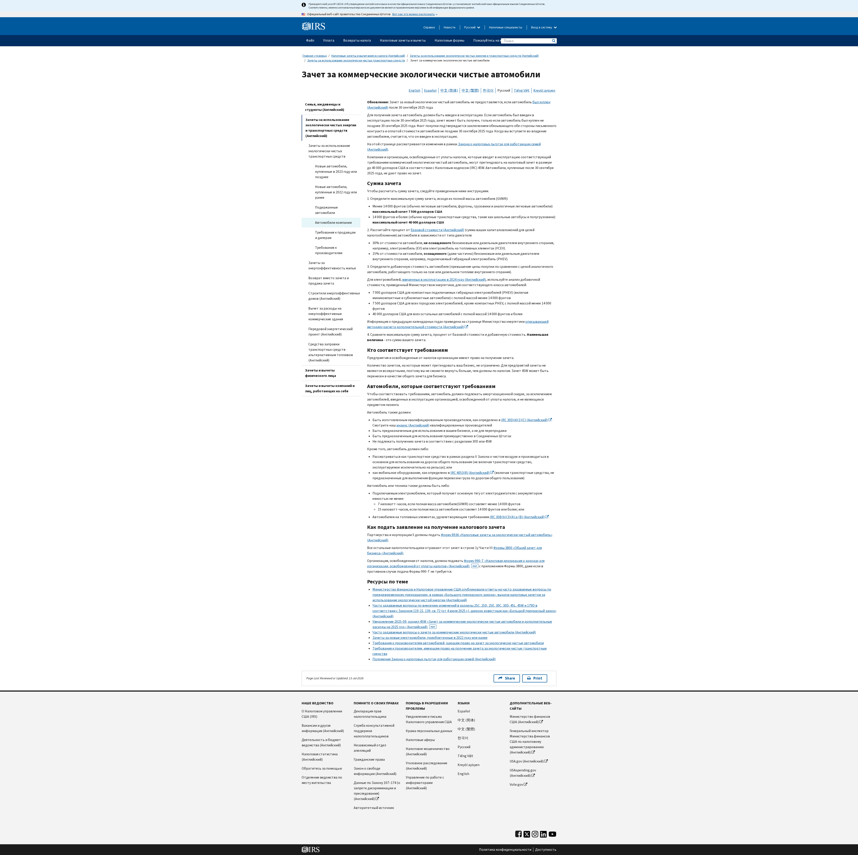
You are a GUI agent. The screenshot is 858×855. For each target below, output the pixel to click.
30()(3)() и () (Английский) (517, 517)
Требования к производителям (328, 250)
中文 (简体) (449, 90)
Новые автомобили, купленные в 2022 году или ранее (336, 192)
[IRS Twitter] (527, 833)
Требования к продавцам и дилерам (335, 235)
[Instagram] (535, 833)
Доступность (545, 849)
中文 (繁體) (470, 90)
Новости (449, 27)
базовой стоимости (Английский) (437, 230)
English (414, 90)
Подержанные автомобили (326, 210)
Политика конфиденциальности (505, 849)
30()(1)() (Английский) (524, 420)
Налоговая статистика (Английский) (320, 757)
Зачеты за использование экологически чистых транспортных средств (356, 60)
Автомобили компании (333, 222)
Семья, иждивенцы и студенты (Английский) (324, 107)
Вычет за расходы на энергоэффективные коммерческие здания (325, 313)
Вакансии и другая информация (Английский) (323, 728)
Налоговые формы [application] (449, 40)
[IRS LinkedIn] (543, 833)
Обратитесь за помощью (322, 768)
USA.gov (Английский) (527, 761)
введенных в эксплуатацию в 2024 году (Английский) (444, 279)
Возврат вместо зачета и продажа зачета (328, 281)
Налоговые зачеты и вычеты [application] (403, 40)
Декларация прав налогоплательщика (370, 714)
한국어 (488, 90)
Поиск (553, 41)
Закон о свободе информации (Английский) (375, 771)
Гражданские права (369, 759)
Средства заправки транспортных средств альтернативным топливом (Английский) (330, 352)
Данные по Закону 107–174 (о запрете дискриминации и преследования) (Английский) (377, 790)
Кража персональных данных (429, 730)
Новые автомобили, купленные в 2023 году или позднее (336, 171)
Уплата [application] (328, 40)
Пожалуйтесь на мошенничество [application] (499, 40)
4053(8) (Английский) (470, 472)
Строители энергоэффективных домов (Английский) (334, 296)
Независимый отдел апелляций (370, 748)
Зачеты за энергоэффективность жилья (332, 265)
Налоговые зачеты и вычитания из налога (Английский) (368, 56)
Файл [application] (310, 40)
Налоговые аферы (420, 739)
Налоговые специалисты (505, 27)
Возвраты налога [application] (357, 40)
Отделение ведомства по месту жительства (322, 780)
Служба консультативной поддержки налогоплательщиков (374, 731)
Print (537, 678)
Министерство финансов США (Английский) (530, 719)
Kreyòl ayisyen (544, 90)
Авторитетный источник (374, 807)
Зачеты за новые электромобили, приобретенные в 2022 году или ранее (430, 637)
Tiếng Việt (522, 90)
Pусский (464, 747)
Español (430, 90)
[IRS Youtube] (552, 833)
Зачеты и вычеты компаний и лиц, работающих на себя (330, 388)
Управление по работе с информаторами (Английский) (425, 782)
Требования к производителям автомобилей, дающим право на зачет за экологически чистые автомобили (458, 643)
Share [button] (510, 678)
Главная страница (315, 56)
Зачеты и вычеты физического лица (320, 373)
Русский (470, 27)
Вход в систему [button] (542, 27)
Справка (429, 27)
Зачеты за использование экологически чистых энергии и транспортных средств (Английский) (474, 56)
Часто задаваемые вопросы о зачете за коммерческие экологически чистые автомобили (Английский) (454, 632)
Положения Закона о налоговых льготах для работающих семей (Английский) (434, 659)
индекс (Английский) (412, 425)
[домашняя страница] (313, 24)
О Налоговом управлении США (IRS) (322, 714)
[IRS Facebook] (518, 833)
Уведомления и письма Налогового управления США (429, 719)
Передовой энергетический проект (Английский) (330, 332)
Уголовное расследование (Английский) (426, 766)
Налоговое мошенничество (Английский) (428, 751)
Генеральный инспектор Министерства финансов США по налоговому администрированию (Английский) (530, 741)
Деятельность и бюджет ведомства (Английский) (321, 742)
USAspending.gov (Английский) (523, 773)
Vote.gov (516, 784)
